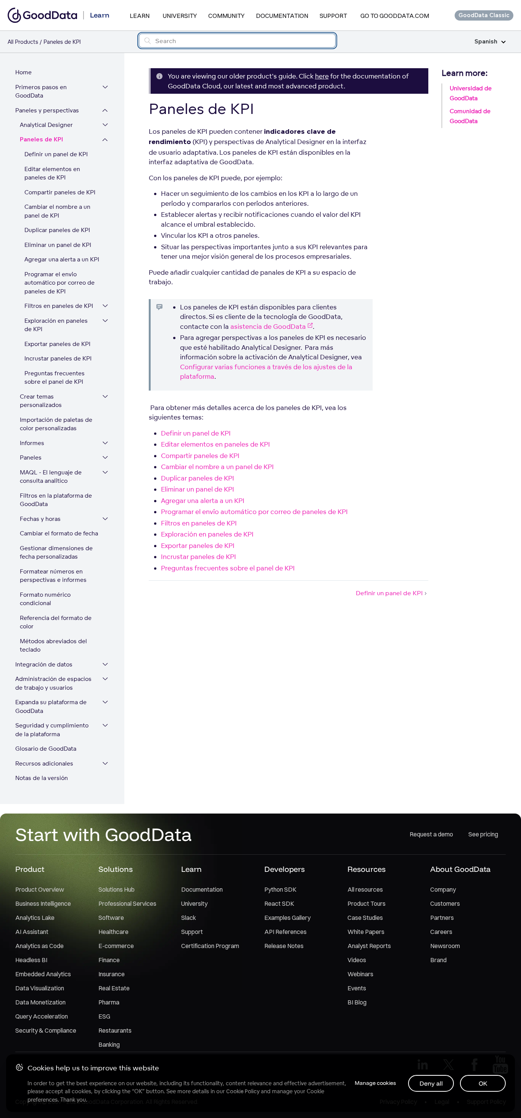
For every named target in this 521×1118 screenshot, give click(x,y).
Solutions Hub (116, 889)
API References (285, 931)
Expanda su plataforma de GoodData (51, 706)
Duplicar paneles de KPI (57, 230)
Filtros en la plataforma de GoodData (56, 500)
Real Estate (114, 988)
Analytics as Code (39, 946)
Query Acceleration (41, 1016)
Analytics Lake (35, 917)
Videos (356, 960)
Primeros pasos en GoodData (41, 91)
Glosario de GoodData (45, 748)
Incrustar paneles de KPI (58, 358)
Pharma (108, 1002)
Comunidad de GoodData (470, 116)
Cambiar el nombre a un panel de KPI (57, 211)
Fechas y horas (40, 518)
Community (226, 15)
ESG (104, 1016)
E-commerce (116, 946)
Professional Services (127, 903)
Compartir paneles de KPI (59, 192)
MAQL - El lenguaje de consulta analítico (51, 477)
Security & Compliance (45, 1030)
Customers (445, 903)
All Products (23, 41)
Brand (438, 960)
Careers (441, 931)
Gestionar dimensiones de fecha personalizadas (56, 553)
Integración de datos (43, 664)
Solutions (115, 869)
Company (443, 889)
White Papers (365, 931)
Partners (442, 917)
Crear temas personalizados (41, 401)
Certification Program (210, 946)
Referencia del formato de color (56, 622)
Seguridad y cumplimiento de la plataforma (51, 730)
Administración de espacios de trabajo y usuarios (53, 683)
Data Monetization (40, 1002)
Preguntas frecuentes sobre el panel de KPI (54, 378)
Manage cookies (375, 1083)
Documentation (282, 15)
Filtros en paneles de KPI (58, 305)
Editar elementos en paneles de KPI (52, 173)
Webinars (360, 974)
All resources (365, 889)
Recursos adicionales (44, 763)
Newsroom (445, 946)
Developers (284, 869)
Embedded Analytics (43, 974)
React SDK (279, 903)
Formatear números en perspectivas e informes (53, 576)
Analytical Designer (46, 124)
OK (483, 1083)
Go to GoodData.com (394, 15)
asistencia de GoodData (268, 326)
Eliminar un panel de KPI (57, 244)
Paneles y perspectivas (47, 110)
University (180, 15)
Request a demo (431, 834)
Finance (109, 960)
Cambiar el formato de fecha (59, 533)
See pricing (483, 834)
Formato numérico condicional (45, 599)
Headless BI (31, 960)
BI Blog (357, 1002)
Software (111, 917)
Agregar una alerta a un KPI (61, 259)
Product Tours (366, 903)
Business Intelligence (43, 903)
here (322, 76)
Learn (140, 15)
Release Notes (284, 946)
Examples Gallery (287, 917)
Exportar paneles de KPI (57, 344)
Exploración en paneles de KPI (56, 325)
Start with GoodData (103, 834)
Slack (188, 917)
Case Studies (365, 917)
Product (29, 869)
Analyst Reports (369, 946)
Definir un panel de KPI (56, 154)
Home (23, 72)
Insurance (111, 974)
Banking (109, 1044)
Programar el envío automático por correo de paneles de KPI (59, 283)
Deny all (431, 1083)
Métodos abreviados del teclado (53, 645)
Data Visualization (39, 988)
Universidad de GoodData (471, 93)
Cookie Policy (242, 1091)
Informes (32, 443)
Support (333, 15)
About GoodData (460, 869)
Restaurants (115, 1030)
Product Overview (39, 889)
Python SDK (280, 889)
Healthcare (113, 931)
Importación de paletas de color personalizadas (56, 424)
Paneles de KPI (41, 139)
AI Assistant (31, 931)
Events (356, 988)
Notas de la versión (41, 778)
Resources (366, 869)
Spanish (485, 41)
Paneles (31, 457)
